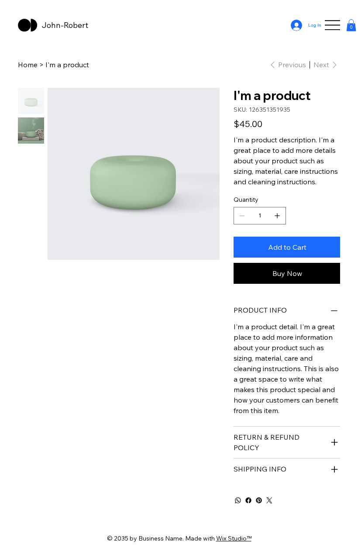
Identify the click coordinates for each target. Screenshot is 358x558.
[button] (351, 25)
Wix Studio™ (233, 538)
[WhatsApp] (238, 500)
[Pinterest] (259, 500)
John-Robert (65, 25)
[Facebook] (248, 500)
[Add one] (277, 215)
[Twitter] (269, 500)
